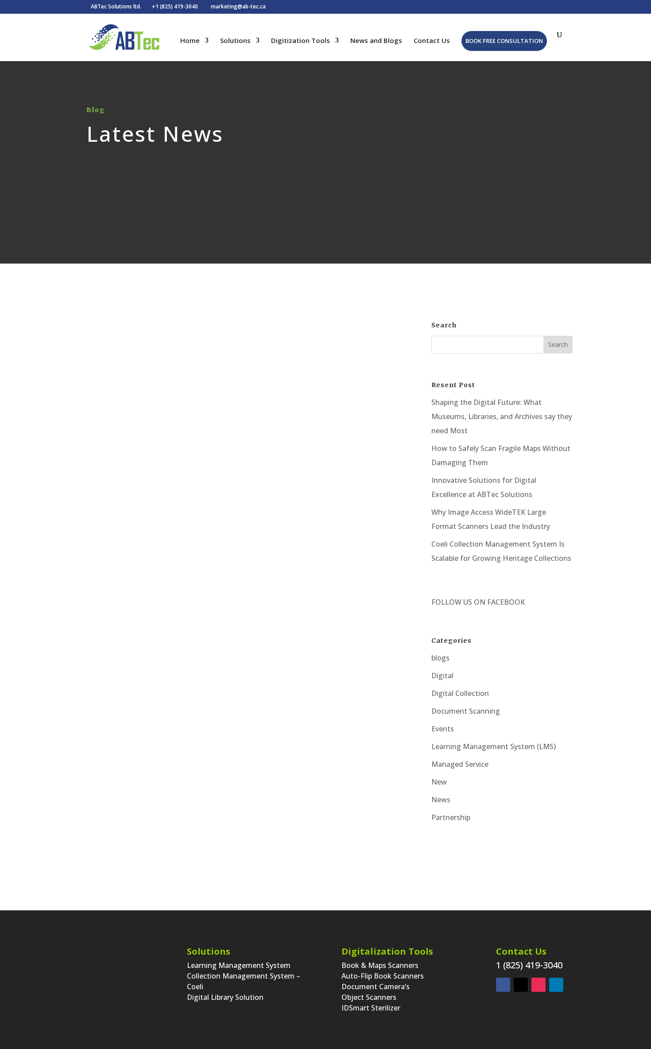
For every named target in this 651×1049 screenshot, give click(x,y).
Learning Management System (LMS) (493, 746)
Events (442, 729)
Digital (254, 479)
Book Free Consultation (504, 41)
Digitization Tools (300, 41)
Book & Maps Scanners (379, 965)
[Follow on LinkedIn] (556, 985)
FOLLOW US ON (458, 602)
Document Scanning (465, 711)
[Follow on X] (521, 985)
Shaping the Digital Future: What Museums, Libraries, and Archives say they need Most (501, 416)
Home (190, 41)
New (439, 782)
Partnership (450, 817)
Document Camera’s (375, 986)
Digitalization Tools (387, 951)
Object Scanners (368, 997)
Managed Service (459, 764)
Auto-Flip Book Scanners (382, 976)
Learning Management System (239, 965)
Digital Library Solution (225, 997)
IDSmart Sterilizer (370, 1008)
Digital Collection (460, 693)
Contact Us (432, 41)
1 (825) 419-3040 (529, 965)
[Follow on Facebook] (503, 985)
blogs (440, 658)
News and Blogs (376, 41)
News (440, 799)
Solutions (235, 41)
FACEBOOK (505, 602)
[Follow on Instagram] (538, 985)
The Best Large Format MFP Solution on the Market (234, 462)
